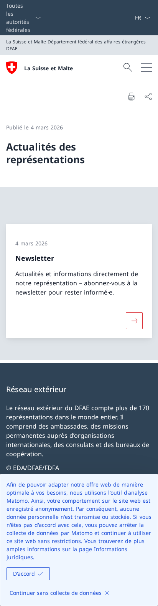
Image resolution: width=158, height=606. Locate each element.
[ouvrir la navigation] (146, 67)
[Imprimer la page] (131, 96)
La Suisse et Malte (48, 68)
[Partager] (148, 96)
